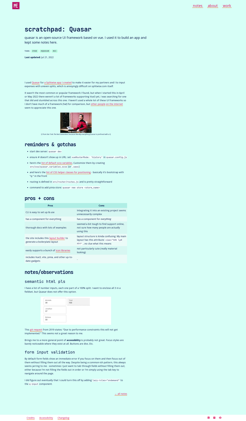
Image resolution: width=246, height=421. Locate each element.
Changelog (63, 417)
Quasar (36, 82)
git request (36, 329)
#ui (55, 51)
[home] (15, 5)
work (227, 5)
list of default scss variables (56, 162)
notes (197, 5)
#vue (34, 51)
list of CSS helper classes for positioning (68, 172)
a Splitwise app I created (58, 82)
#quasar (45, 51)
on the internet (114, 104)
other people (98, 104)
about (213, 5)
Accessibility (46, 417)
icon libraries (63, 250)
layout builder (57, 238)
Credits (31, 417)
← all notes (121, 393)
